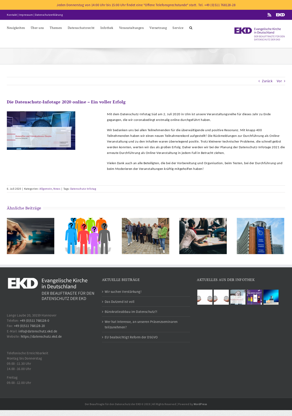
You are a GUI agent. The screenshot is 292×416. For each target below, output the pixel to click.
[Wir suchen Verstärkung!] (30, 235)
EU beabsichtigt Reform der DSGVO (131, 337)
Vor (279, 81)
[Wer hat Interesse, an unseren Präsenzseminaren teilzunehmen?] (203, 235)
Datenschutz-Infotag (83, 188)
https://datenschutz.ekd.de (41, 336)
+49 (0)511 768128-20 (29, 326)
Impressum (26, 14)
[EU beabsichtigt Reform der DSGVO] (260, 235)
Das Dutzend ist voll (120, 301)
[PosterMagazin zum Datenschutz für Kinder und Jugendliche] (254, 297)
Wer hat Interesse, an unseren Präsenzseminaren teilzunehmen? (141, 324)
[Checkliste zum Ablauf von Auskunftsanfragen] (271, 297)
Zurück (267, 81)
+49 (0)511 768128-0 (34, 320)
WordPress (200, 404)
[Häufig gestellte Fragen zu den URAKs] (205, 297)
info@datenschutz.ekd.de (37, 331)
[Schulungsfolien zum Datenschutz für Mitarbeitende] (238, 297)
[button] (191, 27)
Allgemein (45, 188)
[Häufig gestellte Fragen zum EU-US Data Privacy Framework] (221, 297)
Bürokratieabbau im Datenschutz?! (131, 311)
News (56, 188)
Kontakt (12, 14)
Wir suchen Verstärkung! (123, 291)
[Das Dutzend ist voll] (88, 235)
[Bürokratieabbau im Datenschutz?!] (145, 235)
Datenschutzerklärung (49, 14)
